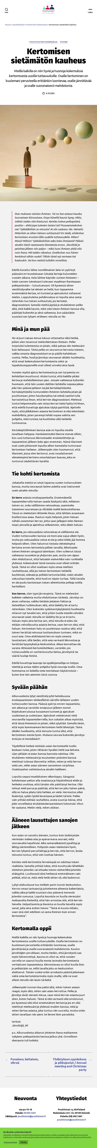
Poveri (64, 42)
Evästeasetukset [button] (10, 1142)
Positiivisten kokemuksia (43, 42)
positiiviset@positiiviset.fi (32, 1116)
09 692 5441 (30, 1113)
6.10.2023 (50, 93)
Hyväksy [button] (23, 1142)
